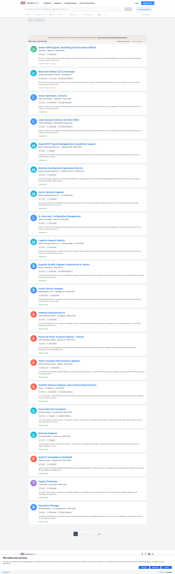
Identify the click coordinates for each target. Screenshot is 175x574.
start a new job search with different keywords (112, 37)
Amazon (40, 388)
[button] (52, 14)
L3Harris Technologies (45, 99)
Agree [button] (167, 567)
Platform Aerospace (44, 460)
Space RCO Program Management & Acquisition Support (67, 143)
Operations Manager (48, 505)
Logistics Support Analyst (51, 240)
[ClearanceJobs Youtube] (149, 554)
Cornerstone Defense (44, 412)
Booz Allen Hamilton (44, 508)
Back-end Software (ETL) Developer (56, 71)
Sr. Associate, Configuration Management (59, 216)
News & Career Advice (87, 3)
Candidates (47, 3)
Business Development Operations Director (60, 168)
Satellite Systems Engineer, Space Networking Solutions (67, 385)
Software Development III (51, 312)
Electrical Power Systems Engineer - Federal (61, 336)
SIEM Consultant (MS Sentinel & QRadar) (59, 360)
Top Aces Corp (42, 484)
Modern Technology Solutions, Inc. (49, 147)
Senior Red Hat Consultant (52, 409)
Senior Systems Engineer (51, 192)
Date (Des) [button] (139, 41)
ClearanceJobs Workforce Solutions (49, 75)
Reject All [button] (155, 567)
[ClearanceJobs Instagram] (152, 554)
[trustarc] (169, 572)
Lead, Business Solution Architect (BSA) (58, 119)
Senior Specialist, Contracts (52, 95)
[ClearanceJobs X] (146, 554)
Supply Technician (47, 481)
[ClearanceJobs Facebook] (142, 554)
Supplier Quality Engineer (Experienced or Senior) (64, 264)
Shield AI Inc (42, 50)
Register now (147, 3)
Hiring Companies (71, 3)
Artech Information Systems (47, 316)
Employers (58, 3)
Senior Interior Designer (50, 288)
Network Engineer (47, 433)
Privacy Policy (6, 572)
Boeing (40, 267)
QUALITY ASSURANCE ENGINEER (55, 457)
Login (137, 3)
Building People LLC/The (46, 292)
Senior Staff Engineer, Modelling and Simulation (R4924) (67, 47)
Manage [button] (144, 567)
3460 (99, 534)
